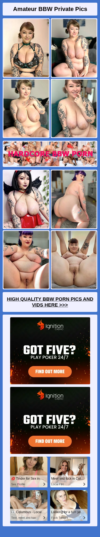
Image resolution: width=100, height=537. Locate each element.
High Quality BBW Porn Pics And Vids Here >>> (50, 302)
